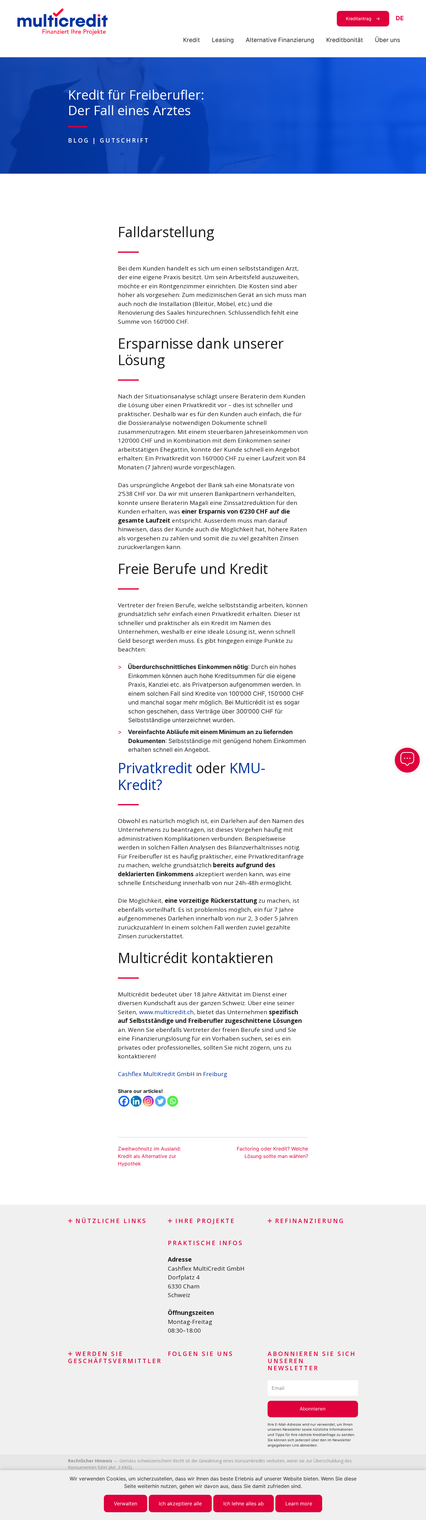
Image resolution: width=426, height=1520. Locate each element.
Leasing (223, 40)
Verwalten (125, 1503)
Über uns (387, 40)
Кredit (191, 40)
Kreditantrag (358, 18)
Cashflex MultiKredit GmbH (156, 1074)
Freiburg (216, 1074)
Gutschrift (124, 140)
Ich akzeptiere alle (180, 1503)
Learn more (298, 1503)
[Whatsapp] (172, 1101)
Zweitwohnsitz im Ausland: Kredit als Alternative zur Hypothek (149, 1156)
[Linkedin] (136, 1101)
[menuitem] (400, 18)
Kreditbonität (344, 40)
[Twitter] (160, 1101)
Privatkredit (155, 767)
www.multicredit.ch (166, 1012)
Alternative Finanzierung (280, 40)
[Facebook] (124, 1101)
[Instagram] (148, 1101)
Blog (79, 140)
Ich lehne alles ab (243, 1503)
